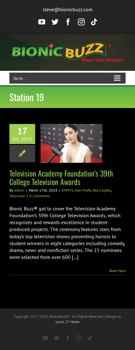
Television (17, 195)
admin (19, 190)
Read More (117, 270)
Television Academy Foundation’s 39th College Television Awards (61, 177)
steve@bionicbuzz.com (68, 9)
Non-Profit (83, 190)
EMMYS (67, 190)
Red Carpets (102, 190)
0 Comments (40, 195)
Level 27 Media (67, 321)
